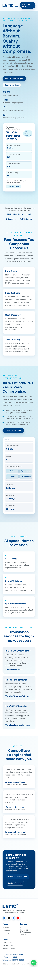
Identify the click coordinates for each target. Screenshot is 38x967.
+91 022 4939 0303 (10, 957)
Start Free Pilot (26, 5)
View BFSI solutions (13, 670)
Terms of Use (8, 943)
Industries (6, 930)
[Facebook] (13, 918)
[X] (9, 918)
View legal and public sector (18, 725)
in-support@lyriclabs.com (13, 954)
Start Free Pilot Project (14, 79)
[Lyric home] (8, 5)
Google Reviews (9, 948)
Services (6, 927)
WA (33, 963)
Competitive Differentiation (25, 931)
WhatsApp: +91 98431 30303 (13, 960)
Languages (7, 933)
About (22, 927)
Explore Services (12, 85)
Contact (23, 935)
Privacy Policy (8, 945)
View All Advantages (13, 431)
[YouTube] (18, 918)
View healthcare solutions (17, 696)
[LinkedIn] (4, 918)
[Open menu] (16, 5)
